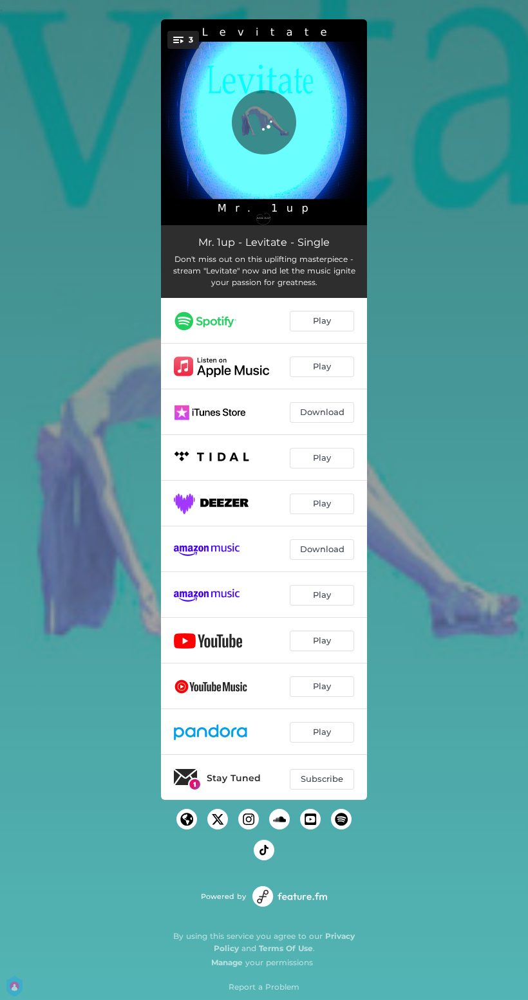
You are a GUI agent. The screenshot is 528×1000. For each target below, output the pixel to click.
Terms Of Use (286, 948)
